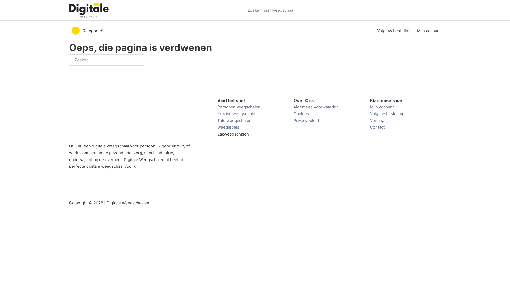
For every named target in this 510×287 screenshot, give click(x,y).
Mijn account (429, 30)
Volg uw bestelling (394, 30)
